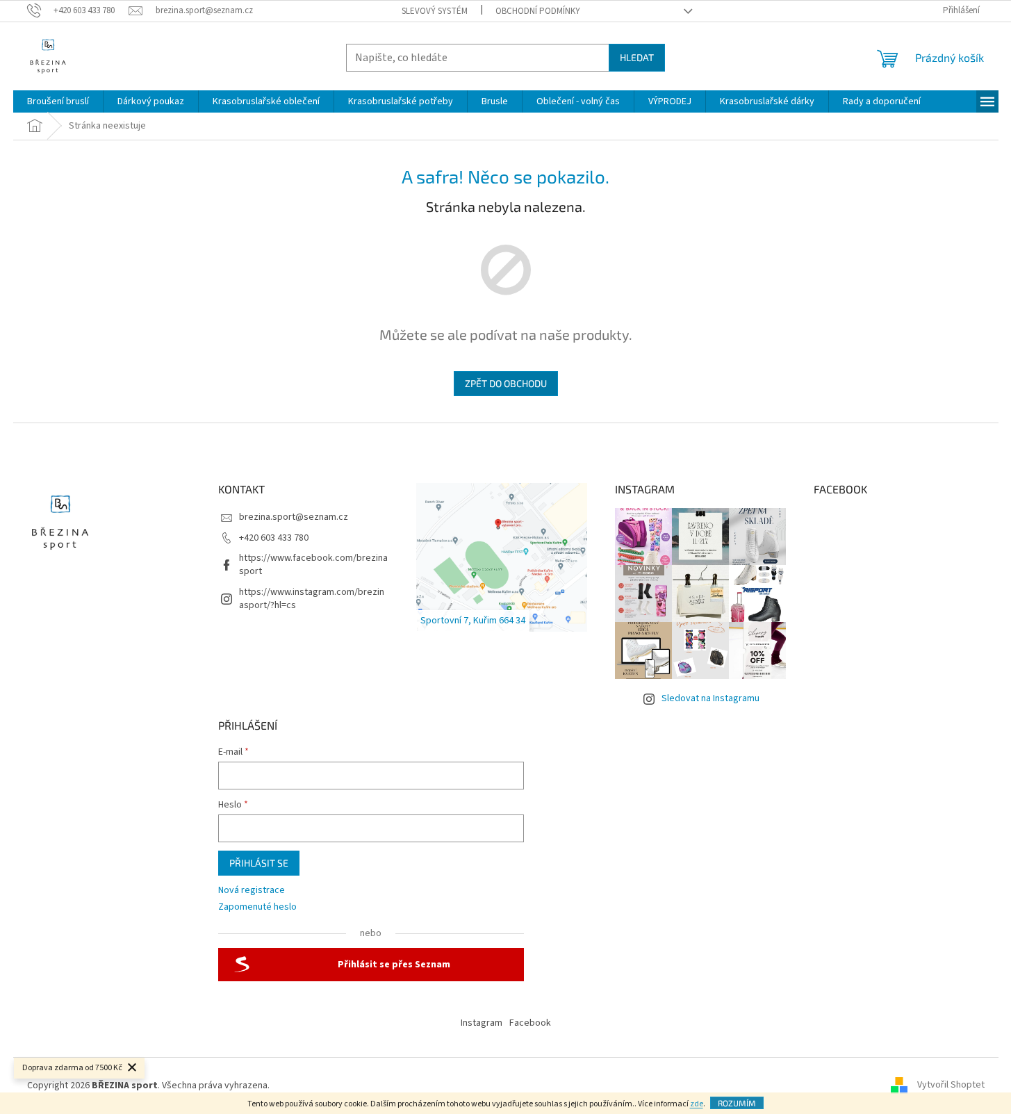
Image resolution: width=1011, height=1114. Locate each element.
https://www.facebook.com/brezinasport (313, 564)
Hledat (637, 57)
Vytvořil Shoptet (951, 1085)
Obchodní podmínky (537, 11)
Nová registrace (251, 890)
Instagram (481, 1023)
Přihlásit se (258, 863)
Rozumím (737, 1103)
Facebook (530, 1023)
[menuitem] (58, 101)
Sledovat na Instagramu (710, 698)
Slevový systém (435, 11)
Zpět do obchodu (506, 383)
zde (696, 1104)
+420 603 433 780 (274, 538)
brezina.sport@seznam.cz (293, 517)
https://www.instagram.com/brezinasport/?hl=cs (311, 598)
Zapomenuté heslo (257, 907)
